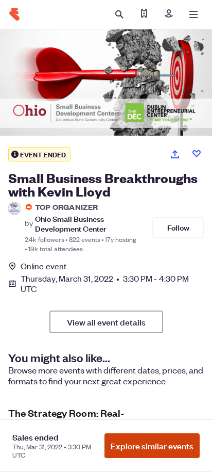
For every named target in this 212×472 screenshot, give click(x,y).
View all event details (106, 322)
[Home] (14, 14)
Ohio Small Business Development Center (71, 223)
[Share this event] (175, 154)
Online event (43, 266)
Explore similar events (152, 445)
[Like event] (196, 154)
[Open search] (119, 14)
